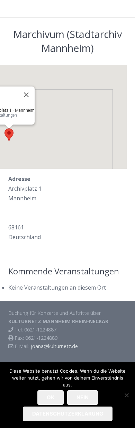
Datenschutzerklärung (67, 413)
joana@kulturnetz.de (54, 346)
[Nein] (126, 395)
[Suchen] (126, 9)
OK (50, 397)
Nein (82, 397)
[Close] (26, 94)
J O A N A (20, 8)
